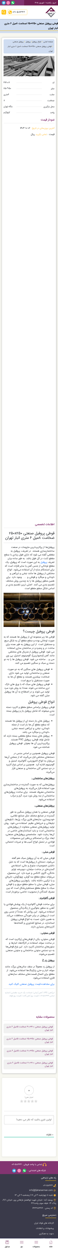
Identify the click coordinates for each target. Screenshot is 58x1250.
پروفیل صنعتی (18, 41)
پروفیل (44, 562)
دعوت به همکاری (46, 1233)
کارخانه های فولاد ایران (44, 1223)
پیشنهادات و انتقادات (45, 1228)
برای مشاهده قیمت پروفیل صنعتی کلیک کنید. (31, 984)
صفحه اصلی (48, 41)
